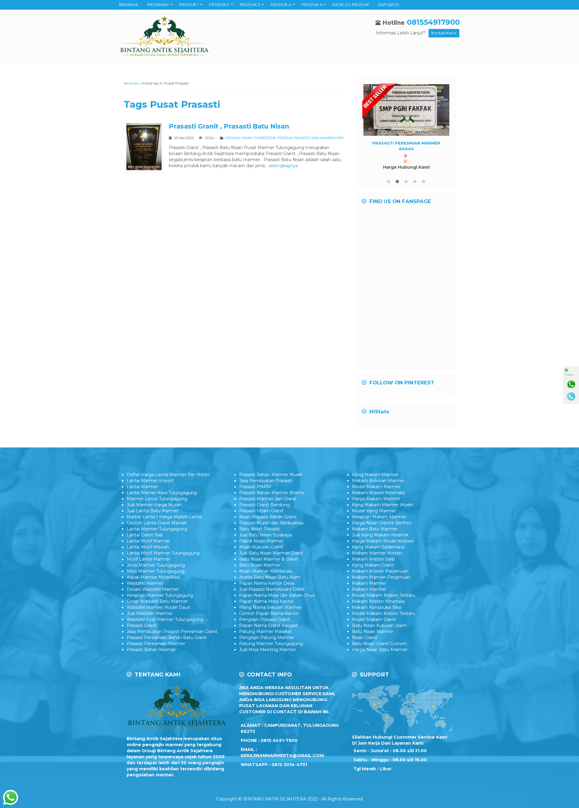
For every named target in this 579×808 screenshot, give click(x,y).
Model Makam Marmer (376, 499)
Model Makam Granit (374, 632)
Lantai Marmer (142, 499)
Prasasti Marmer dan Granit (267, 511)
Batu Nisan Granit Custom (379, 656)
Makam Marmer (369, 596)
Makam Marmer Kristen (377, 566)
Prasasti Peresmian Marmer (156, 656)
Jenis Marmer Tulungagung (156, 578)
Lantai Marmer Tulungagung (157, 542)
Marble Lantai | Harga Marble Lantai (164, 530)
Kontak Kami (444, 33)
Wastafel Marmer (145, 596)
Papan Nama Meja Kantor (266, 614)
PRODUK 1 (188, 4)
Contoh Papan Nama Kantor (269, 626)
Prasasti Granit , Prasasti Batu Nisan (229, 126)
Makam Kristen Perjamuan (380, 584)
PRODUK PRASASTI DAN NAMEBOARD (310, 138)
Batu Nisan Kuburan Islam (379, 638)
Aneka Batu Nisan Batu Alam (269, 590)
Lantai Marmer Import (150, 493)
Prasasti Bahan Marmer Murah (271, 487)
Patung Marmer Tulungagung (271, 656)
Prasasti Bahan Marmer (151, 662)
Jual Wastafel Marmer (149, 626)
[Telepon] (571, 396)
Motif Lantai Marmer (148, 572)
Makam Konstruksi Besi (376, 620)
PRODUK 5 (312, 4)
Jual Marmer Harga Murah (154, 517)
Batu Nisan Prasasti (259, 542)
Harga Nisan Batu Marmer (379, 662)
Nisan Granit (364, 650)
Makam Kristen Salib (373, 572)
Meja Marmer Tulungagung (156, 584)
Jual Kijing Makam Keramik (380, 548)
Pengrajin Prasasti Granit (264, 632)
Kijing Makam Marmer (375, 487)
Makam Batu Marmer (374, 542)
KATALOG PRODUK (350, 4)
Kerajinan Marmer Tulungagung (160, 608)
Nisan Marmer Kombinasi (265, 584)
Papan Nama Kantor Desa (266, 596)
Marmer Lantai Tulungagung (157, 511)
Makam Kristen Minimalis (378, 505)
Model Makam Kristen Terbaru (383, 608)
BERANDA (128, 4)
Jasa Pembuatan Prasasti (265, 493)
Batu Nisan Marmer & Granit (268, 572)
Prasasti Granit (142, 638)
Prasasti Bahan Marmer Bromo (271, 505)
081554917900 (433, 22)
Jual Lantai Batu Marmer (153, 523)
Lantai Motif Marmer (148, 554)
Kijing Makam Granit (373, 578)
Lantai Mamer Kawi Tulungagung (162, 505)
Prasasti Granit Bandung (264, 517)
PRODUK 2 (219, 4)
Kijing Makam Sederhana (378, 560)
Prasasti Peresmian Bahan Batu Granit (167, 650)
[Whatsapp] (571, 384)
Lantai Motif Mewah (148, 560)
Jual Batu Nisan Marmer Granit (271, 566)
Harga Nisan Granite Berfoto (382, 536)
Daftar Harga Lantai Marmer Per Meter (168, 487)
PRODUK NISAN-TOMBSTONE (250, 138)
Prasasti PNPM (255, 499)
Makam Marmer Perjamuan (381, 590)
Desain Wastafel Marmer (153, 602)
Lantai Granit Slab (145, 548)
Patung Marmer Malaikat (265, 644)
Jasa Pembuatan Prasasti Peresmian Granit (172, 644)
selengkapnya (283, 165)
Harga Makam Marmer (376, 511)
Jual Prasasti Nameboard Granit (272, 602)
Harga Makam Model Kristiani (383, 554)
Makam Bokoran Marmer (378, 493)
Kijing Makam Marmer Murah (382, 517)
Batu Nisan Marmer (259, 578)
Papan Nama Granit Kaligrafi (268, 638)
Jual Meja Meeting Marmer (267, 662)
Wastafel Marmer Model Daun (158, 620)
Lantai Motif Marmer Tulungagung (163, 566)
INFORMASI (158, 4)
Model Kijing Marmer (374, 523)
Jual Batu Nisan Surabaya (265, 548)
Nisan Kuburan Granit (261, 560)
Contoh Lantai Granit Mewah (157, 536)
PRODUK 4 (281, 4)
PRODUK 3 (250, 4)
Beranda (131, 83)
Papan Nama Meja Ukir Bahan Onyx (277, 608)
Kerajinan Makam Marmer (379, 530)
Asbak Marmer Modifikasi (153, 590)
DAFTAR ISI (388, 4)
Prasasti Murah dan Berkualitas (271, 536)
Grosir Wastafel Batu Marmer (157, 614)
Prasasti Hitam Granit (261, 523)
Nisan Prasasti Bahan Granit (268, 530)
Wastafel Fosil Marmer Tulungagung (165, 632)
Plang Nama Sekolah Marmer (270, 620)
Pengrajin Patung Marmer (266, 650)
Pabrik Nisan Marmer (261, 554)
